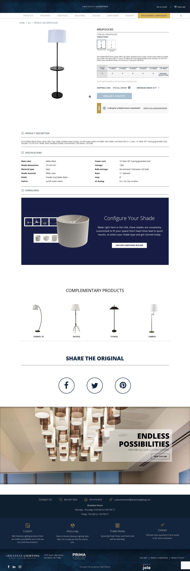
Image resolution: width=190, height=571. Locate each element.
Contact (130, 15)
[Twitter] (95, 386)
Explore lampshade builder (129, 245)
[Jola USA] (162, 567)
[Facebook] (67, 386)
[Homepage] (95, 5)
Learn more (113, 15)
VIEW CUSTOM (160, 456)
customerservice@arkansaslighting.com (132, 499)
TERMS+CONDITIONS (159, 558)
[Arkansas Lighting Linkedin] (14, 566)
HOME (22, 23)
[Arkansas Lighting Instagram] (19, 566)
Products (28, 15)
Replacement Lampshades (154, 15)
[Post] (38, 318)
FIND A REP (181, 7)
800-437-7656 (70, 499)
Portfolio (62, 15)
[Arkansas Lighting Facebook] (9, 566)
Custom (96, 15)
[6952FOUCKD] (57, 64)
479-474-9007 (95, 499)
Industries (80, 15)
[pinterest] (123, 386)
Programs (45, 15)
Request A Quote (114, 96)
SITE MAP (143, 558)
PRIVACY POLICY (177, 558)
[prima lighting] (76, 556)
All (29, 23)
